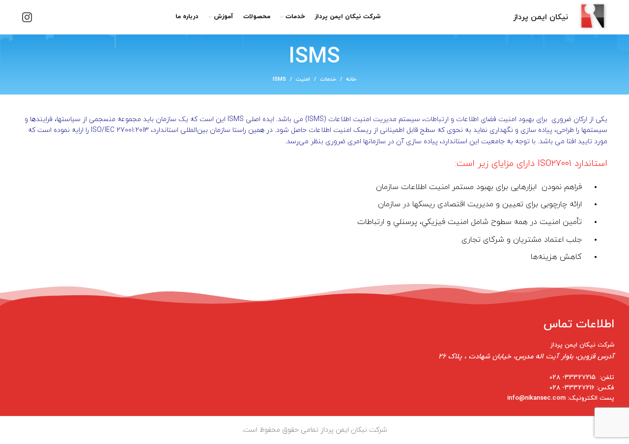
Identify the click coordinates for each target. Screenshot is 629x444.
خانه (351, 79)
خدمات (328, 79)
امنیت (303, 79)
